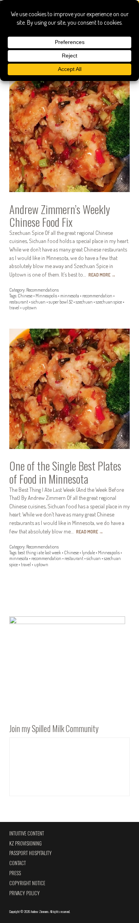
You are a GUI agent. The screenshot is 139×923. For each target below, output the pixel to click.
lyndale (88, 552)
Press (15, 873)
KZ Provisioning (25, 843)
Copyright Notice (27, 883)
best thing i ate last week (39, 552)
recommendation (97, 296)
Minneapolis (46, 296)
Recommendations (42, 290)
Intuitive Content (26, 833)
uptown (29, 307)
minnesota (69, 296)
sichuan (38, 302)
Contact (17, 863)
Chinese (25, 296)
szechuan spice (109, 302)
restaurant (18, 302)
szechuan (84, 302)
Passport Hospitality (30, 853)
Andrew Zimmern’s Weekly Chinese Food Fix (59, 215)
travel (14, 307)
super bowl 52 (61, 302)
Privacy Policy (24, 893)
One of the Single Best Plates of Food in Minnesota (65, 472)
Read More (102, 275)
